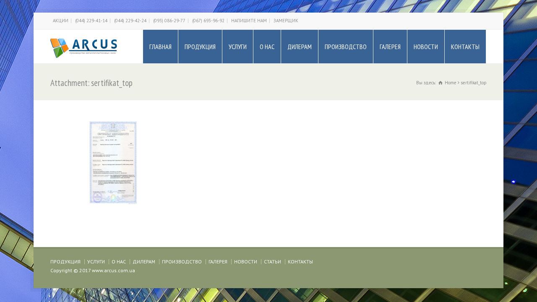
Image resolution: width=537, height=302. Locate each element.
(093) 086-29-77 (169, 20)
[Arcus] (83, 46)
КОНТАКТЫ (465, 46)
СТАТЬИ (272, 261)
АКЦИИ (60, 20)
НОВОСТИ (426, 46)
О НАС (267, 46)
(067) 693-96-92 (208, 20)
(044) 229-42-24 (130, 20)
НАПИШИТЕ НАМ (249, 20)
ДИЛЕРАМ (299, 46)
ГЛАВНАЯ (160, 46)
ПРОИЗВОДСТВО (346, 46)
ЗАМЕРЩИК (286, 20)
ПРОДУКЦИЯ (200, 46)
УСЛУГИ (238, 46)
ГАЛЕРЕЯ (390, 46)
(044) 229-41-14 (91, 20)
